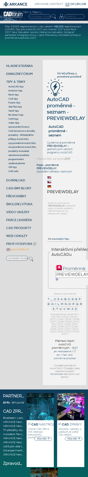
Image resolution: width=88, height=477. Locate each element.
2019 (53, 329)
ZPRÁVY (72, 424)
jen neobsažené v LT (65, 351)
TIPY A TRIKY (15, 82)
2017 (67, 326)
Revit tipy (13, 94)
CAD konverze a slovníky (21, 130)
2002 (53, 319)
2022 (75, 329)
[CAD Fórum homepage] (13, 17)
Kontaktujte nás (58, 374)
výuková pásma (16, 163)
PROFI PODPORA (19, 244)
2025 (68, 331)
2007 (53, 321)
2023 (53, 331)
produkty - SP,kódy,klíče (20, 135)
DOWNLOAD (15, 180)
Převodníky (51, 35)
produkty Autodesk (18, 151)
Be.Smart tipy (15, 114)
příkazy (74, 35)
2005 (68, 319)
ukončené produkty (18, 155)
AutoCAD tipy (15, 86)
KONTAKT (56, 4)
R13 (53, 316)
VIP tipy (12, 167)
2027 (64, 333)
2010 (76, 321)
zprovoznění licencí (18, 126)
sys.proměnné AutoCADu (22, 143)
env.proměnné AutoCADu (22, 147)
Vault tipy (13, 110)
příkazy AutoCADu (18, 139)
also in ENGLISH (20, 249)
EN (78, 4)
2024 (60, 331)
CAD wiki (13, 171)
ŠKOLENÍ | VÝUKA (19, 204)
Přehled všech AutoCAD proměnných (63, 344)
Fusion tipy (14, 102)
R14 (59, 316)
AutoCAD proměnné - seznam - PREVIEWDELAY (66, 108)
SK (73, 4)
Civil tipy (13, 98)
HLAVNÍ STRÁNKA (19, 66)
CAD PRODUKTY (18, 228)
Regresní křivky (27, 35)
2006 (76, 319)
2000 (65, 316)
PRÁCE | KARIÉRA (19, 220)
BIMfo (6, 402)
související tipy (60, 238)
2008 (61, 321)
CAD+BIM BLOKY (18, 188)
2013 (67, 324)
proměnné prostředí (69, 76)
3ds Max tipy (15, 106)
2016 (60, 326)
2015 (53, 326)
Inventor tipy (15, 90)
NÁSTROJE (43, 424)
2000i (73, 316)
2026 (75, 331)
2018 (74, 326)
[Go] (57, 279)
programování (16, 159)
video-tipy (13, 122)
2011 (54, 324)
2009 (68, 321)
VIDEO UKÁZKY (17, 212)
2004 (60, 319)
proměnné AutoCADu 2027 (20, 37)
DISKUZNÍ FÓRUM (19, 74)
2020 (60, 329)
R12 (76, 314)
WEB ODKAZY (16, 236)
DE (84, 4)
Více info (42, 438)
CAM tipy (13, 118)
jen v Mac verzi (65, 355)
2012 (60, 324)
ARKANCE (41, 4)
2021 (67, 329)
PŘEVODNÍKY (16, 196)
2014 (74, 324)
